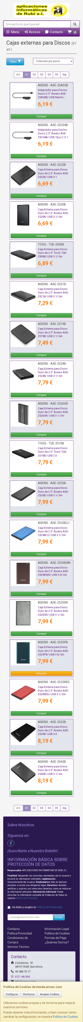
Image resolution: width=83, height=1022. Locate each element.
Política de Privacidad (26, 898)
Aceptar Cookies (49, 994)
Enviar (59, 917)
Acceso (34, 32)
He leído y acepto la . (37, 907)
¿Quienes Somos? (57, 942)
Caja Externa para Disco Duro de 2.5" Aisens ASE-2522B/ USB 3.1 (53, 173)
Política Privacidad (19, 933)
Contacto (56, 32)
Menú (14, 32)
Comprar (41, 116)
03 (41, 74)
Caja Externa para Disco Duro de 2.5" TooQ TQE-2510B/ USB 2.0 (52, 452)
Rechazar (29, 994)
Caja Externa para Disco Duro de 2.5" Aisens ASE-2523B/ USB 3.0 (53, 730)
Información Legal (57, 929)
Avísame (41, 673)
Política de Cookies (65, 1016)
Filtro (13, 61)
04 (49, 74)
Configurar (12, 994)
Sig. (65, 74)
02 (34, 74)
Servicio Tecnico (18, 946)
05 (56, 74)
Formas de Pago (56, 938)
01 (26, 74)
